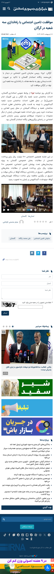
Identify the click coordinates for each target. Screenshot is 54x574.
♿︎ (48, 567)
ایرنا (30, 9)
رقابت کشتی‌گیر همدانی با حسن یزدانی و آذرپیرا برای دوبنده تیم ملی (26, 486)
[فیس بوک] (9, 535)
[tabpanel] (27, 353)
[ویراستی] (14, 535)
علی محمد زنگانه (24, 238)
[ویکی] (27, 539)
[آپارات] (36, 535)
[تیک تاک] (5, 535)
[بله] (31, 535)
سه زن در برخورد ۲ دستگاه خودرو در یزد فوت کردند (32, 474)
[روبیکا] (40, 535)
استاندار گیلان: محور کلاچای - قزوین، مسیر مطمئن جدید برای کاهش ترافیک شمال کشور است (27, 463)
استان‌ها (31, 216)
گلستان (23, 216)
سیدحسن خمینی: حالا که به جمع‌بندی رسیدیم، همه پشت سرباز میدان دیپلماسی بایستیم (27, 450)
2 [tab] (10, 326)
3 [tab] (6, 326)
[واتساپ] (23, 539)
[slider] (11, 210)
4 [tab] (3, 326)
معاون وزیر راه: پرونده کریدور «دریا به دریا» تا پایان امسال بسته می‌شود (26, 456)
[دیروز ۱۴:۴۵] (27, 347)
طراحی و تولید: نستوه (25, 556)
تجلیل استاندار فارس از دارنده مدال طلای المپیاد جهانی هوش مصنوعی (27, 469)
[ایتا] (23, 535)
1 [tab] (13, 326)
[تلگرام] (49, 535)
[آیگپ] (27, 535)
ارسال (5, 313)
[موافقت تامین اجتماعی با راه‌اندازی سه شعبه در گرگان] (27, 53)
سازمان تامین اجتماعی (42, 238)
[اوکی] (31, 539)
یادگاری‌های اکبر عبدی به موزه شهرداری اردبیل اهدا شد (30, 444)
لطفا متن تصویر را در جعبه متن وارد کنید (37, 302)
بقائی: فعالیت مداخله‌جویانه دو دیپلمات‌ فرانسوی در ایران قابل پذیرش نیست (28, 368)
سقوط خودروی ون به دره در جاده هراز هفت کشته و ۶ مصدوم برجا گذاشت (27, 493)
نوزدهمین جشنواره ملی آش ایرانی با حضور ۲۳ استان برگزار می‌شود (28, 480)
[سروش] (18, 535)
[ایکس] (45, 535)
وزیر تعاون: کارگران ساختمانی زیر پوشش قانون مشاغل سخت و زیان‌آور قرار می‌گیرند (26, 500)
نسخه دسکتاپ (27, 526)
